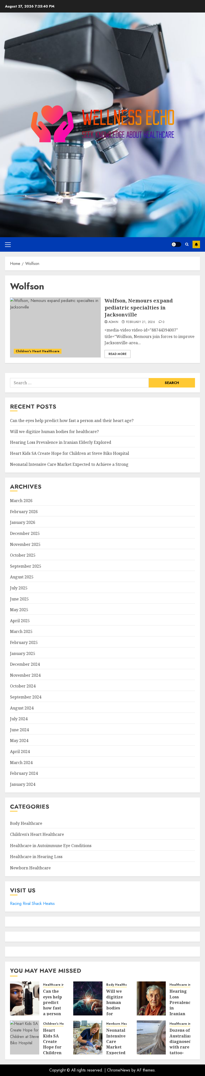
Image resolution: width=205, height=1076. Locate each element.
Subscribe (196, 244)
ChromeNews (118, 1070)
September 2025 (25, 566)
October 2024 (23, 686)
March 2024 (21, 762)
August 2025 (22, 577)
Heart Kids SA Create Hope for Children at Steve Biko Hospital (69, 453)
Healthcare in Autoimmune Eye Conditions (51, 845)
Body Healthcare (26, 823)
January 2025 (22, 653)
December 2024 (25, 664)
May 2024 (19, 740)
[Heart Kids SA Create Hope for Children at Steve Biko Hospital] (24, 1037)
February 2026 (24, 511)
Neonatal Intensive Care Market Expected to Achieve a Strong (69, 464)
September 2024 (25, 697)
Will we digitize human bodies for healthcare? (54, 431)
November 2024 (25, 675)
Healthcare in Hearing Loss (36, 856)
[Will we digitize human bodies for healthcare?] (87, 998)
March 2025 (21, 631)
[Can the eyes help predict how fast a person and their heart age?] (24, 998)
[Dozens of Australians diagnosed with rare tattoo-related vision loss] (151, 1037)
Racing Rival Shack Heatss (32, 903)
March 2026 (21, 500)
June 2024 (19, 730)
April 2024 (20, 751)
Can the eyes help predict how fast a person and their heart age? (72, 420)
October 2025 (23, 555)
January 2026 (22, 522)
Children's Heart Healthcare (38, 351)
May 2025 (19, 609)
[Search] (187, 244)
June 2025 (19, 599)
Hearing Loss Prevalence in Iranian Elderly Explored (60, 442)
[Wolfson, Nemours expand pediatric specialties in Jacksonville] (55, 327)
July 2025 (19, 588)
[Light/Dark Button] (176, 244)
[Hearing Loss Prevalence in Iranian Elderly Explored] (151, 998)
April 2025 (20, 620)
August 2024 (22, 708)
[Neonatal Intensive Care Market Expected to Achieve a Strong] (87, 1037)
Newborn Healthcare (30, 868)
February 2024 (24, 773)
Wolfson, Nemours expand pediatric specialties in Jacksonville (138, 307)
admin (113, 322)
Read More (117, 354)
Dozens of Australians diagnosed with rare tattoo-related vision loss (182, 1049)
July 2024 (19, 719)
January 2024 (22, 784)
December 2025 (25, 533)
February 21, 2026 (140, 322)
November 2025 (25, 544)
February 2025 (24, 642)
